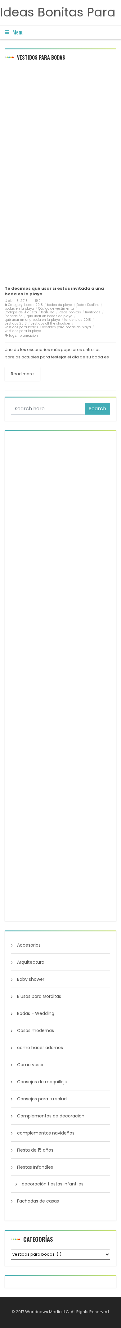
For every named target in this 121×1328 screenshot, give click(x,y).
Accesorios (29, 945)
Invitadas (93, 312)
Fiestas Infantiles (35, 1167)
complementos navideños (45, 1133)
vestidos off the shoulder (50, 323)
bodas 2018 (33, 304)
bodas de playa (59, 304)
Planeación (14, 316)
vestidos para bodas (21, 327)
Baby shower (30, 979)
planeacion (29, 335)
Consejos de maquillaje (42, 1082)
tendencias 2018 (77, 319)
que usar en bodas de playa (50, 316)
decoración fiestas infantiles (52, 1184)
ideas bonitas (70, 312)
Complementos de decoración (50, 1116)
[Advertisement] (60, 130)
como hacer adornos (40, 1047)
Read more (22, 374)
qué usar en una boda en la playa (32, 319)
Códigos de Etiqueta (21, 312)
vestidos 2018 (16, 323)
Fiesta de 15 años (35, 1150)
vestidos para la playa (23, 331)
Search (97, 408)
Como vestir (30, 1065)
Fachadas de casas (38, 1201)
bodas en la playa (19, 308)
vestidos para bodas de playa (66, 327)
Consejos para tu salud (42, 1099)
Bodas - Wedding (35, 1013)
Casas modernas (35, 1030)
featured (48, 312)
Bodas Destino (87, 304)
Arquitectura (30, 962)
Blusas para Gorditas (39, 996)
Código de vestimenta (56, 308)
